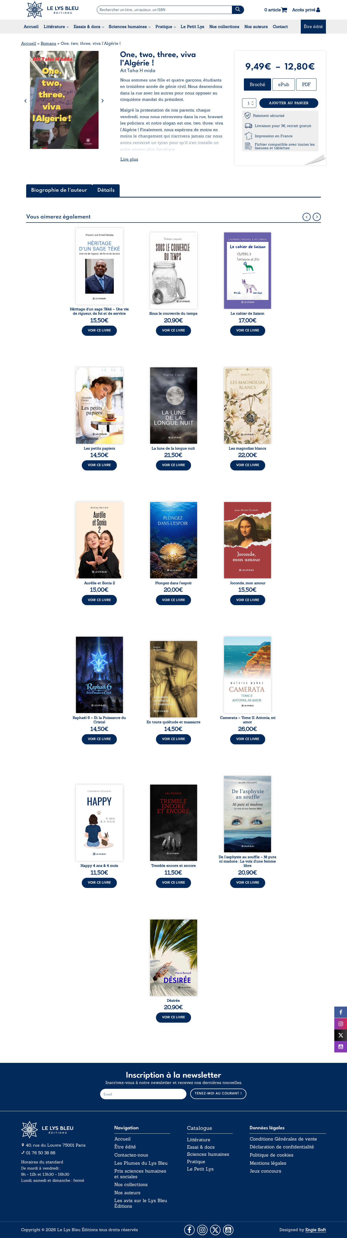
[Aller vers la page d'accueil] (59, 1129)
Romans (48, 43)
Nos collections (224, 26)
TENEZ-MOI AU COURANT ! (218, 1093)
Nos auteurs (256, 26)
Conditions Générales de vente (283, 1139)
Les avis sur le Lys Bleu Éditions (140, 1203)
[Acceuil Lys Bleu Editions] (52, 10)
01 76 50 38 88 (40, 1152)
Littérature (54, 26)
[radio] (257, 84)
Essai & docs (201, 1147)
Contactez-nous (131, 1155)
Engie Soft (315, 1229)
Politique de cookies (271, 1155)
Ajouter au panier (289, 103)
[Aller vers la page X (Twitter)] (215, 1230)
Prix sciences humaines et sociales (140, 1173)
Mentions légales (268, 1163)
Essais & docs (87, 26)
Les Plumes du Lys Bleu (141, 1163)
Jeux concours (265, 1171)
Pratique (163, 26)
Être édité (313, 26)
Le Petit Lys (192, 26)
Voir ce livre (99, 330)
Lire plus (129, 159)
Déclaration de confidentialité (282, 1147)
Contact (280, 26)
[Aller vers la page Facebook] (189, 1230)
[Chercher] (238, 10)
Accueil (31, 26)
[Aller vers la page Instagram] (202, 1230)
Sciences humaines (128, 26)
